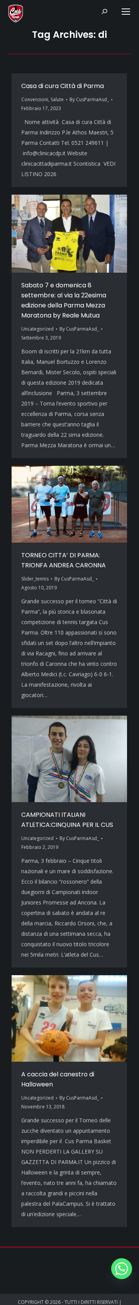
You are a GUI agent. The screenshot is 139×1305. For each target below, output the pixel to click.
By (89, 99)
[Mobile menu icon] (125, 11)
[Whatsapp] (121, 1268)
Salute (57, 99)
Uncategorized (37, 329)
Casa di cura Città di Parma (62, 85)
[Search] (104, 11)
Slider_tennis (35, 578)
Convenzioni (34, 99)
